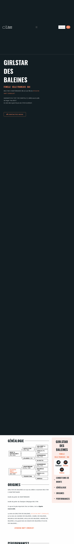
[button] (36, 27)
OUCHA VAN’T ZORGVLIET (41, 513)
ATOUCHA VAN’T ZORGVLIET (24, 528)
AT (32, 513)
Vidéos (61, 472)
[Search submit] (68, 27)
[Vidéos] (62, 470)
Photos (65, 465)
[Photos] (66, 462)
